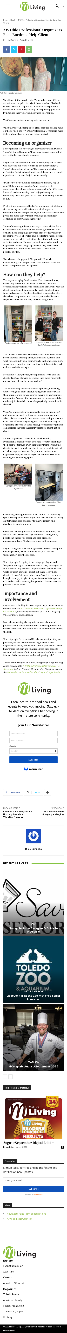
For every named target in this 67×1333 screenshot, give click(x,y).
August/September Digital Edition (28, 1142)
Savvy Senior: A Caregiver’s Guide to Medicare (33, 930)
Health (13, 20)
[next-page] (10, 1076)
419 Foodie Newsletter (19, 1218)
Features (33, 1062)
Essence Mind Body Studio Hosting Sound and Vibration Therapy (17, 814)
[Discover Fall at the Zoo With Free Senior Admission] (33, 969)
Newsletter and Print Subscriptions (26, 1213)
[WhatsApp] (29, 49)
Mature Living (8, 1147)
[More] (47, 792)
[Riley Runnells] (33, 836)
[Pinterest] (21, 49)
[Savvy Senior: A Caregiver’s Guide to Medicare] (33, 902)
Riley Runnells (12, 40)
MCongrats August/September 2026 (33, 1066)
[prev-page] (5, 1076)
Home (5, 20)
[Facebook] (6, 49)
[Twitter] (14, 49)
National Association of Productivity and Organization (34, 672)
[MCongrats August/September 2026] (33, 1037)
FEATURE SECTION (33, 991)
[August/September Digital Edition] (33, 1116)
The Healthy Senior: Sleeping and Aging (53, 813)
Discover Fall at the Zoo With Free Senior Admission (33, 997)
